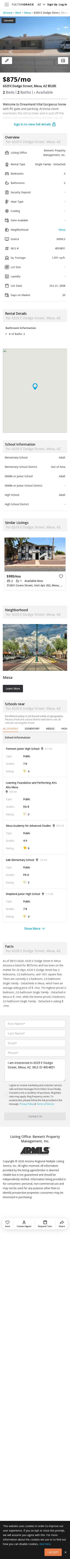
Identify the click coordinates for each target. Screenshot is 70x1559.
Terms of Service (45, 1104)
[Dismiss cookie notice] (65, 1552)
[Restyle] (6, 60)
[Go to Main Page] (23, 4)
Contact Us (35, 1116)
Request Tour (45, 1226)
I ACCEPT (53, 1552)
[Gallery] (63, 60)
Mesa (27, 12)
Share (62, 1226)
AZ (39, 4)
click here (44, 1544)
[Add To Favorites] (61, 576)
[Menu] (6, 4)
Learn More (13, 688)
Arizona (7, 12)
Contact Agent (24, 1226)
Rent (18, 12)
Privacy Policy (27, 1104)
